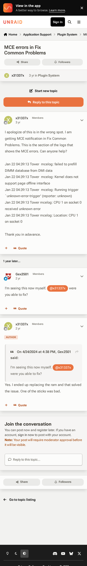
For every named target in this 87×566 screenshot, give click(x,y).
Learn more (9, 8)
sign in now (26, 435)
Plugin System (48, 75)
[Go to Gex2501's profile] (8, 276)
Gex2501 (22, 274)
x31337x (18, 75)
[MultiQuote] (6, 248)
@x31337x (57, 288)
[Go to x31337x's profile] (6, 75)
